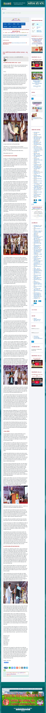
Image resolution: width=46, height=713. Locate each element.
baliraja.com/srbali (37, 86)
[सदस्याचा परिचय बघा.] (5, 59)
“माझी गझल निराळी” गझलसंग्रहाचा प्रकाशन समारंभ (38, 159)
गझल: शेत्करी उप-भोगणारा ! (37, 272)
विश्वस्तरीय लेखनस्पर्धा (26, 688)
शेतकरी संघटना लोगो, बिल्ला (37, 178)
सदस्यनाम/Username (35, 328)
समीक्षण (14, 23)
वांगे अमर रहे (14, 26)
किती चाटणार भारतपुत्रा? (37, 196)
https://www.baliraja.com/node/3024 (19, 42)
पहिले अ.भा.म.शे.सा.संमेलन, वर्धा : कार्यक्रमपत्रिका (38, 186)
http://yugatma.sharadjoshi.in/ (23, 709)
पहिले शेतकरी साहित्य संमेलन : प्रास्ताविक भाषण (38, 297)
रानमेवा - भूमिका (36, 146)
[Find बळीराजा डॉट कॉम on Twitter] (40, 108)
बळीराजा (35, 234)
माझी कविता (5, 26)
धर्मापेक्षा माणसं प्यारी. (36, 247)
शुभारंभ (35, 141)
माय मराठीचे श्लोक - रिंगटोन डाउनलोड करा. (37, 165)
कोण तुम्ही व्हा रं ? (36, 298)
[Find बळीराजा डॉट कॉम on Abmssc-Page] (36, 108)
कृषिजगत (35, 688)
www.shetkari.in (34, 43)
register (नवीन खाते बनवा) (11, 674)
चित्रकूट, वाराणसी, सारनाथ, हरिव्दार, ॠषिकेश (38, 278)
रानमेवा (10, 26)
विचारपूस (35, 171)
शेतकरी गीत (22, 23)
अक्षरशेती (17, 35)
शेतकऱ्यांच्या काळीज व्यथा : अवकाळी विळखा (37, 246)
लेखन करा (35, 318)
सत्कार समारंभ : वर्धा (36, 172)
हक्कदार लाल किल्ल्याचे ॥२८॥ (38, 228)
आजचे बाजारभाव (7, 688)
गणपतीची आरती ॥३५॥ (37, 173)
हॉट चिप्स (35, 257)
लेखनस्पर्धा (21, 35)
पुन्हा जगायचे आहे (36, 292)
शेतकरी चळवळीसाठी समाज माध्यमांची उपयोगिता (37, 294)
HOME (5, 23)
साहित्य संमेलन (20, 688)
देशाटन (19, 26)
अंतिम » (35, 202)
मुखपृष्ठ (4, 12)
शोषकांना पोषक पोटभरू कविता (38, 290)
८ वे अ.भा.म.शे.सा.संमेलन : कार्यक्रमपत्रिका (37, 262)
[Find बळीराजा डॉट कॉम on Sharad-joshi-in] (33, 108)
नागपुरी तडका (13, 37)
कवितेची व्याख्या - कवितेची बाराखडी (39, 31)
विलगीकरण (35, 281)
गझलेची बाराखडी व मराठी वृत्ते (38, 192)
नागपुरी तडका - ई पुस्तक (37, 134)
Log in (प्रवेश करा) (20, 672)
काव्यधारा (4, 37)
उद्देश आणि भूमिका (36, 166)
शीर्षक (37, 24)
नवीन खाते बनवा (36, 336)
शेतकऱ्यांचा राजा (4, 690)
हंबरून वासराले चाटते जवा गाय (38, 180)
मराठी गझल (8, 37)
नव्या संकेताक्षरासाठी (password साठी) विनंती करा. (38, 338)
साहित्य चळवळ (13, 35)
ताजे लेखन (9, 35)
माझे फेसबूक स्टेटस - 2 (37, 151)
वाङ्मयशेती (25, 35)
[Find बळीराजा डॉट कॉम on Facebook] (38, 108)
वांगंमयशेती (34, 117)
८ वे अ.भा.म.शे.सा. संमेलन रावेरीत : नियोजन (37, 289)
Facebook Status (14, 688)
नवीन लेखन (5, 35)
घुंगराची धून (35, 235)
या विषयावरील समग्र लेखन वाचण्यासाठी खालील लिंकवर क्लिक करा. (37, 82)
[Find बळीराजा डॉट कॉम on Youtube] (37, 110)
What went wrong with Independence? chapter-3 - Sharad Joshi (38, 149)
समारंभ (18, 23)
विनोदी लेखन (17, 37)
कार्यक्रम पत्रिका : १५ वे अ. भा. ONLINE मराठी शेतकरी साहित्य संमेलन (38, 237)
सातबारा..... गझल (36, 268)
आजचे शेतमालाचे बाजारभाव (37, 144)
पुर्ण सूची (32, 204)
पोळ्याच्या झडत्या (36, 136)
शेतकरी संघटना (39, 688)
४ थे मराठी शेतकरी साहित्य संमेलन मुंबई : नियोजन (37, 168)
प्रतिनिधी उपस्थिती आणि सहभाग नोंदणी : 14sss (37, 320)
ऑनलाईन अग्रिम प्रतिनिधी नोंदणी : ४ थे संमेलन (37, 188)
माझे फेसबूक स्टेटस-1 (37, 132)
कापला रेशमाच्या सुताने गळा (37, 189)
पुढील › (40, 200)
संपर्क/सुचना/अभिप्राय (37, 162)
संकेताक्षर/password (35, 332)
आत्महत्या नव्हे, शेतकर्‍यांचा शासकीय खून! (37, 259)
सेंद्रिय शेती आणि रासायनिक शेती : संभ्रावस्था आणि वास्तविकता (38, 139)
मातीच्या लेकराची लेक (37, 269)
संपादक (4, 57)
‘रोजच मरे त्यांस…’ (36, 248)
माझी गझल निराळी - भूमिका (37, 243)
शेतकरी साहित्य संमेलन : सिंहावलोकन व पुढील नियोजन (38, 176)
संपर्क (8, 690)
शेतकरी (8, 24)
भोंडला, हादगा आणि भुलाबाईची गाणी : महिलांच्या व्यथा (38, 156)
